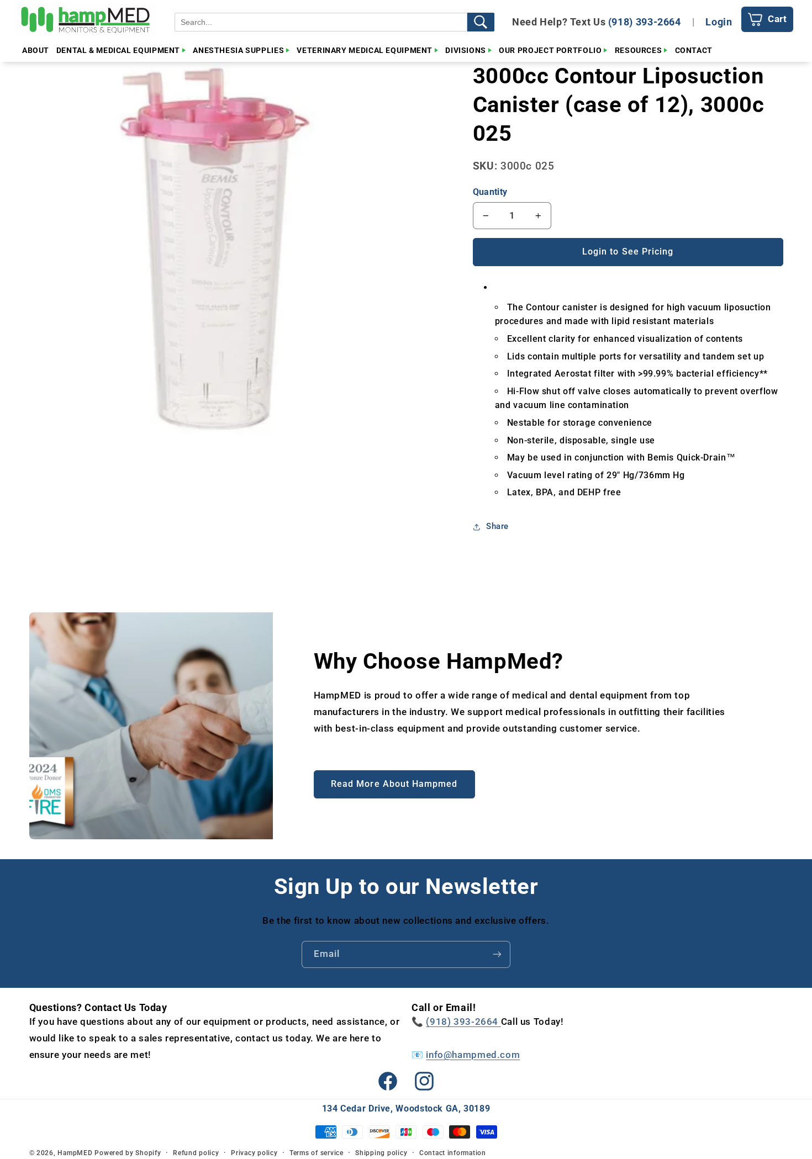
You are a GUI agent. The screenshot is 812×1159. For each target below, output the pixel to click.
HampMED (74, 1153)
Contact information (452, 1153)
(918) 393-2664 (644, 22)
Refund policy (196, 1153)
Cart (777, 18)
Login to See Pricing (627, 251)
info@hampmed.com (473, 1054)
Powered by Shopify (127, 1153)
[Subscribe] (497, 954)
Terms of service (316, 1153)
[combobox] (321, 22)
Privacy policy (254, 1153)
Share (497, 527)
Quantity (490, 192)
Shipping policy (381, 1153)
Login (718, 22)
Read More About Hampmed (394, 784)
